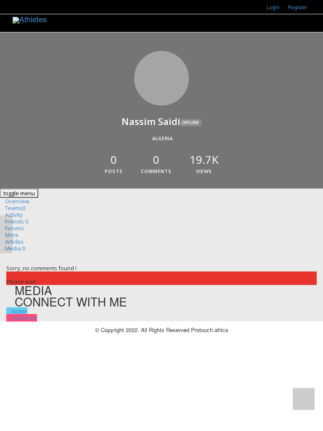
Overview (17, 201)
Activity (14, 214)
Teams (15, 208)
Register (297, 7)
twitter (19, 311)
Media (15, 248)
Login (273, 7)
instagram (24, 318)
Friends (16, 221)
